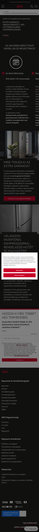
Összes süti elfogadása (19, 275)
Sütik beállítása (19, 270)
